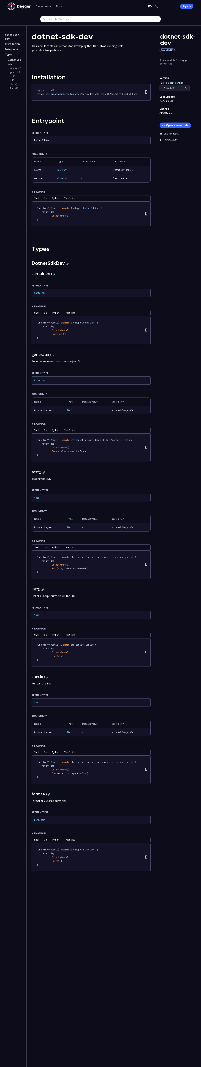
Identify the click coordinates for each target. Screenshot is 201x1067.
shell (36, 198)
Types (9, 54)
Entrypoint (11, 49)
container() (15, 67)
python (55, 198)
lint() (12, 80)
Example (40, 192)
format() (14, 88)
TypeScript (69, 198)
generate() (15, 72)
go (45, 198)
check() (13, 84)
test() (12, 75)
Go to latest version (172, 82)
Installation (12, 44)
